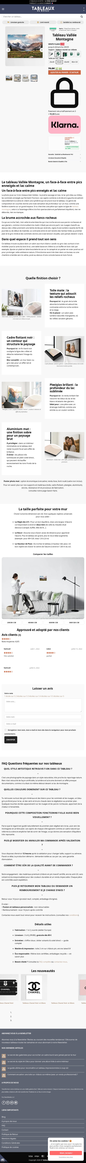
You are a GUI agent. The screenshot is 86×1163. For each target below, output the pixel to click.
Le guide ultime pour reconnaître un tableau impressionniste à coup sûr (38, 1068)
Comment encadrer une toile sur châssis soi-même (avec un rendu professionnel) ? (43, 1074)
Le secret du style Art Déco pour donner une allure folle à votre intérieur (38, 1061)
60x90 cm (53, 622)
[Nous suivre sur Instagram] (8, 1103)
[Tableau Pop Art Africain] (71, 987)
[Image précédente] (8, 50)
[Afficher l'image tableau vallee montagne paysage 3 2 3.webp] (26, 78)
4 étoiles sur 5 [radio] (46, 696)
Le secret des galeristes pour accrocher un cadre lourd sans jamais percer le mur (42, 1055)
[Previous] (2, 1017)
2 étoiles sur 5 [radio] (21, 696)
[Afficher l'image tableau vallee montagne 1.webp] (9, 78)
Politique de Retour (10, 1134)
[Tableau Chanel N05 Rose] (43, 987)
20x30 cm (11, 622)
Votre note (8, 693)
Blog (3, 1117)
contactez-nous (60, 962)
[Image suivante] (42, 50)
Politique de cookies (10, 1147)
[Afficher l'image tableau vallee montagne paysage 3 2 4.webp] (34, 78)
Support (51, 50)
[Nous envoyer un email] (12, 1103)
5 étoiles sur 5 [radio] (58, 696)
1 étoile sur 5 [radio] (9, 696)
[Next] (8, 1017)
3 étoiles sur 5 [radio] (34, 696)
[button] (3, 9)
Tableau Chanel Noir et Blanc (14, 1003)
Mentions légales (9, 1138)
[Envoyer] (81, 16)
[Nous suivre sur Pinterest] (16, 1103)
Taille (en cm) (53, 58)
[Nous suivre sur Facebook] (4, 1103)
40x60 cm (32, 622)
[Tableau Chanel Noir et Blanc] (14, 987)
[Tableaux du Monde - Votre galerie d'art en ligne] (43, 9)
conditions (73, 915)
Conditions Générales (11, 1143)
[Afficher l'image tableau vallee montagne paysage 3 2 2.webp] (17, 78)
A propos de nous (9, 1121)
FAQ (3, 1125)
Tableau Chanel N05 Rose (43, 1003)
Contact (5, 1130)
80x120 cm (74, 622)
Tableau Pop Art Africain (71, 1003)
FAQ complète (45, 962)
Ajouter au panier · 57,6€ (64, 72)
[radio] (51, 54)
